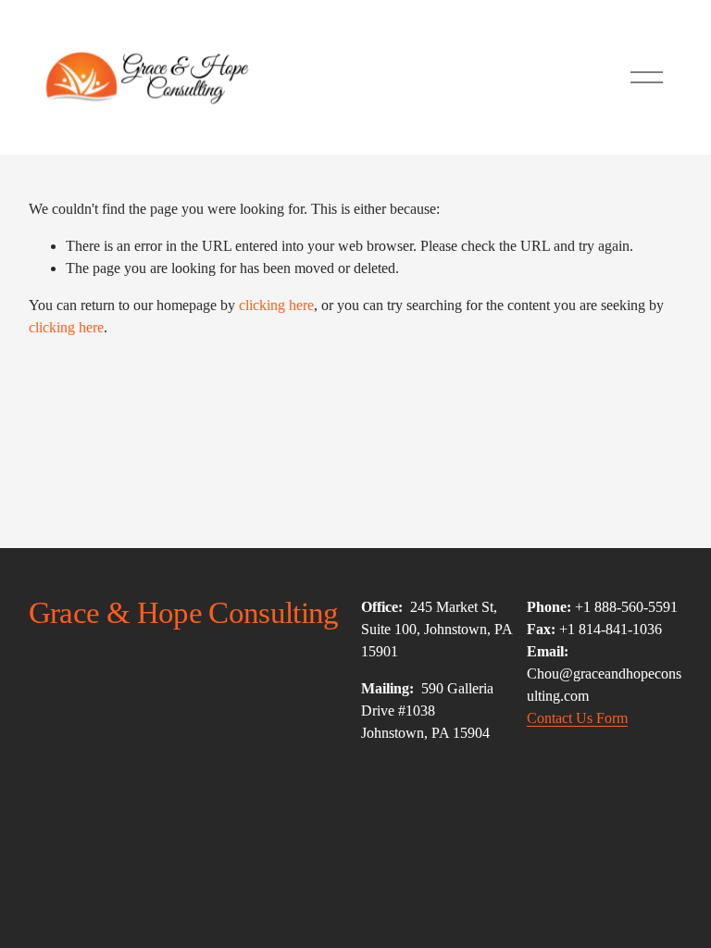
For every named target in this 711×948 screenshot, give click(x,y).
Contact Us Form (577, 718)
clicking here (276, 305)
